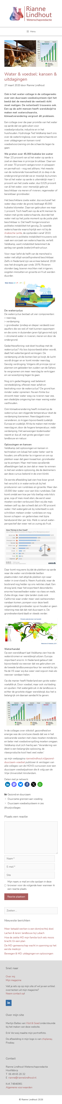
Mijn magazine (13, 980)
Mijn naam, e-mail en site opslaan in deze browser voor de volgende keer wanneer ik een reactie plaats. (31, 885)
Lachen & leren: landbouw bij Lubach (24, 933)
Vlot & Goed (33, 1023)
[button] (7, 784)
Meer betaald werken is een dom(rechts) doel (28, 928)
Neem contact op (15, 993)
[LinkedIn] (9, 1003)
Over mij (10, 976)
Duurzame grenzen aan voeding (25, 799)
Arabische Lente (13, 233)
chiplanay (47, 1039)
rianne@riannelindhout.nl (22, 1077)
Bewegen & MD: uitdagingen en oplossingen (28, 953)
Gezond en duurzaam (19, 794)
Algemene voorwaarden (19, 1087)
